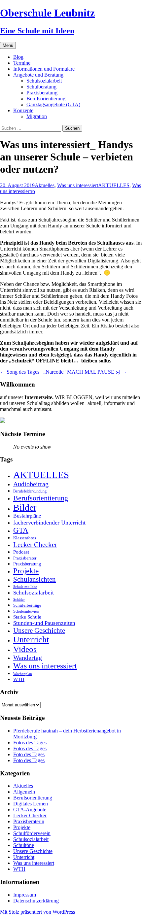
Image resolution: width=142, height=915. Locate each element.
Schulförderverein (32, 833)
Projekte (26, 571)
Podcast (21, 552)
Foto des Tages (29, 754)
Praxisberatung (41, 92)
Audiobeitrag (31, 484)
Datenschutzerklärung (36, 900)
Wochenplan (22, 674)
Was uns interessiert (77, 185)
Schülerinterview (26, 611)
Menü (8, 45)
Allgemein (24, 792)
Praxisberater (24, 558)
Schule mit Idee (25, 587)
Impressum (24, 895)
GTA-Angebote (29, 809)
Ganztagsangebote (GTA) (53, 104)
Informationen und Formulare (44, 69)
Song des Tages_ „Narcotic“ (33, 372)
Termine (21, 63)
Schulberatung (41, 86)
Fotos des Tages (30, 742)
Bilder (24, 507)
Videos (25, 649)
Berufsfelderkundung (30, 491)
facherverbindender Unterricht (49, 522)
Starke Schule (27, 617)
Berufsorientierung (45, 98)
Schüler (19, 599)
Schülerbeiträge (27, 605)
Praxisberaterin (28, 821)
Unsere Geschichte (39, 630)
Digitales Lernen (30, 803)
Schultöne (23, 845)
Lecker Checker (35, 545)
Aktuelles (44, 185)
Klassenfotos (24, 537)
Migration (36, 116)
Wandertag (27, 657)
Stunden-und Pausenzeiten (44, 623)
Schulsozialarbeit (44, 81)
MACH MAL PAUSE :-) (97, 372)
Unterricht (31, 639)
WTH (18, 679)
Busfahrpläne (27, 516)
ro (33, 191)
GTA (20, 530)
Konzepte (23, 110)
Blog (18, 57)
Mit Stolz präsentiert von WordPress (37, 912)
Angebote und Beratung (38, 75)
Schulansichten (34, 579)
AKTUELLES (113, 185)
